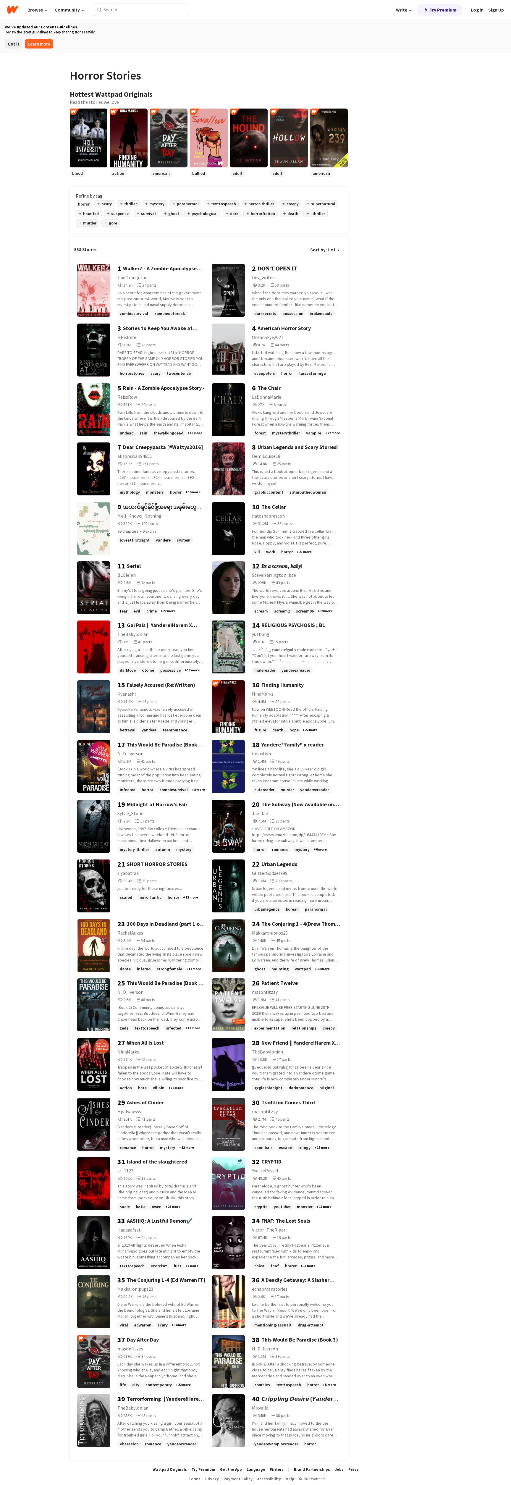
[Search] (99, 9)
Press (353, 1469)
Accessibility (269, 1478)
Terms (194, 1478)
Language (256, 1469)
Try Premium (443, 10)
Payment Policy (238, 1478)
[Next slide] (340, 177)
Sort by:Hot (323, 250)
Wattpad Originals (170, 1469)
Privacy (212, 1478)
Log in (477, 10)
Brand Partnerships (312, 1469)
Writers (277, 1469)
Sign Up (496, 10)
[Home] (12, 10)
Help (290, 1478)
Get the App (231, 1469)
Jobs (339, 1469)
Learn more (39, 44)
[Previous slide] (77, 177)
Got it (14, 44)
